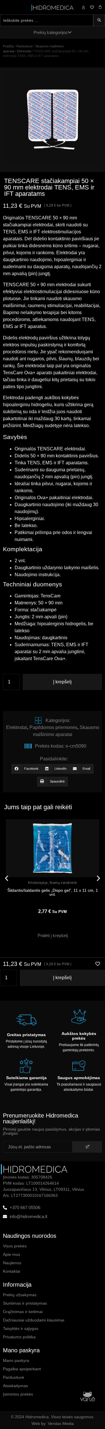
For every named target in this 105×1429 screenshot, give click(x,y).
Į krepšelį (62, 681)
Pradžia (8, 46)
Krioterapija (38, 883)
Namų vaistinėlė (63, 883)
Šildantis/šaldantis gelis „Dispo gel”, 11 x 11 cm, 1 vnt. (52, 892)
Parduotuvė (24, 46)
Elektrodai (24, 51)
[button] (26, 769)
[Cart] (100, 7)
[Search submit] (99, 20)
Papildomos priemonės (53, 727)
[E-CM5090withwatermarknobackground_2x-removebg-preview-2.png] (52, 119)
